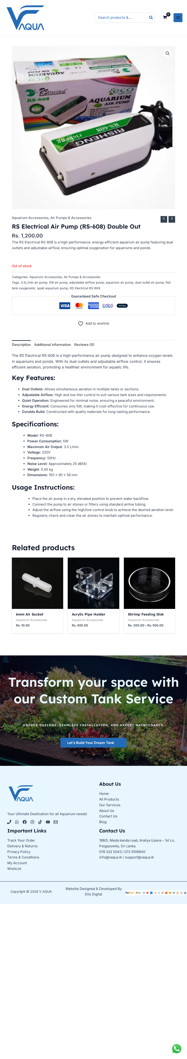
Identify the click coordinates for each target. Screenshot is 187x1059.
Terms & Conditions (23, 857)
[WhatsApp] (17, 822)
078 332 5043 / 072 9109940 (122, 852)
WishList (14, 868)
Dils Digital (93, 894)
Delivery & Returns (22, 846)
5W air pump (58, 282)
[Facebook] (25, 822)
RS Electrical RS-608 (85, 288)
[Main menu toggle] (178, 17)
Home (104, 793)
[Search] (151, 18)
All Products (109, 799)
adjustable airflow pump (86, 282)
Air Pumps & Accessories (70, 218)
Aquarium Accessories (30, 218)
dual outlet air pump (149, 282)
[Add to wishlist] (17, 563)
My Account (17, 863)
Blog (102, 822)
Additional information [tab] (52, 344)
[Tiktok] (40, 822)
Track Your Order (21, 840)
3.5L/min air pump (34, 282)
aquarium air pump (119, 282)
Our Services (109, 805)
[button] (168, 53)
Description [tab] (21, 344)
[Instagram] (32, 822)
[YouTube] (48, 822)
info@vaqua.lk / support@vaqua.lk (126, 857)
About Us (106, 811)
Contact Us (108, 816)
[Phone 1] (9, 822)
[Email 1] (56, 822)
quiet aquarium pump (52, 288)
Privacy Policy (18, 852)
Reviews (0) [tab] (84, 344)
